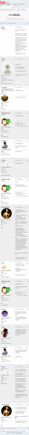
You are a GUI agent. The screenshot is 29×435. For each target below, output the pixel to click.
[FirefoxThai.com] (1, 322)
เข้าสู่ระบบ (15, 4)
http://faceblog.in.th (24, 126)
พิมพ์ (27, 23)
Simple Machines (18, 433)
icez (3, 367)
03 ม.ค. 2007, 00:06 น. (19, 366)
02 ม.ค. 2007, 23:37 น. (19, 140)
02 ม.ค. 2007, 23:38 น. (19, 160)
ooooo (4, 309)
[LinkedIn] (1, 227)
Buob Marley (6, 207)
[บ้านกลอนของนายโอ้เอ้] (1, 107)
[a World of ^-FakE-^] (1, 81)
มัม (3, 327)
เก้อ (3, 263)
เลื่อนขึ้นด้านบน (3, 428)
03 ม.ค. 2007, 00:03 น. (19, 326)
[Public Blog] (1, 135)
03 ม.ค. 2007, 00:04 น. (19, 347)
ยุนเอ (3, 59)
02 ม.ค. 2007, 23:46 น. (19, 207)
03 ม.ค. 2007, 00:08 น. (19, 404)
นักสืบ (3, 160)
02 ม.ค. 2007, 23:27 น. (19, 87)
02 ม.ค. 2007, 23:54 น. (19, 281)
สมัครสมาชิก (22, 4)
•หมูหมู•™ (4, 141)
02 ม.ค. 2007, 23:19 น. (19, 27)
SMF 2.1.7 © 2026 (11, 433)
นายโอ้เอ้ (4, 87)
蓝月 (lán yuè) (6, 113)
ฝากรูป (21, 400)
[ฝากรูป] (1, 382)
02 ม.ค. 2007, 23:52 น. (19, 262)
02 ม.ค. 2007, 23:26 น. (19, 58)
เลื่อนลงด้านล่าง (3, 23)
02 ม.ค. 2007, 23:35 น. (19, 113)
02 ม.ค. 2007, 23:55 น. (19, 309)
